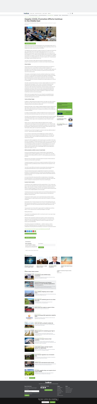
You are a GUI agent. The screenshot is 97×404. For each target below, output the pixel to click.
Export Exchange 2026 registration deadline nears (45, 316)
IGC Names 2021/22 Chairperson (52, 267)
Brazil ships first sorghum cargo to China (44, 307)
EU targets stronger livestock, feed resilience (43, 339)
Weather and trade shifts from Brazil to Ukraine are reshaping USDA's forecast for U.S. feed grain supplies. (45, 350)
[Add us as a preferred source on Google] (35, 231)
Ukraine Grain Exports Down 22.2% (66, 267)
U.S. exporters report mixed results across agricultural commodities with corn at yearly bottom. (43, 302)
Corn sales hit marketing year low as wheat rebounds (45, 300)
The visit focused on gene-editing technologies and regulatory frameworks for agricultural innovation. (45, 358)
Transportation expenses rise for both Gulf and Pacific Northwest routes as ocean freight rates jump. (45, 294)
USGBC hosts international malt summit (44, 362)
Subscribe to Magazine (30, 43)
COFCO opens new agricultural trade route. (42, 308)
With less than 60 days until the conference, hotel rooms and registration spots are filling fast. (45, 318)
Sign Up (60, 113)
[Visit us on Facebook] (41, 387)
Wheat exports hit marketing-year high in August (45, 331)
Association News (38, 273)
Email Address (40, 243)
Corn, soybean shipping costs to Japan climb (62, 124)
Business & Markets (38, 306)
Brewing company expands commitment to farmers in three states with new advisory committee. (45, 277)
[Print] (25, 231)
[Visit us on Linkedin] (43, 387)
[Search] (70, 13)
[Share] (27, 231)
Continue (52, 402)
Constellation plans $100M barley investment (61, 119)
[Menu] (72, 13)
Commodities (37, 369)
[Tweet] (31, 231)
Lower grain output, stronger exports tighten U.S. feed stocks (44, 347)
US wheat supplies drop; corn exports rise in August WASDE (45, 371)
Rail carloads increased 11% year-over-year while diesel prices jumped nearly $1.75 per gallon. (44, 325)
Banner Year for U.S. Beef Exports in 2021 (42, 267)
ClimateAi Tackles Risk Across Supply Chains (29, 267)
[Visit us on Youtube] (45, 387)
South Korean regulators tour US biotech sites (44, 355)
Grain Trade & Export (38, 290)
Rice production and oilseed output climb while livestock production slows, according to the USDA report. (44, 373)
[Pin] (33, 231)
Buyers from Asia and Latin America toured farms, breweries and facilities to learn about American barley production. (45, 364)
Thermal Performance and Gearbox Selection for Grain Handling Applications (45, 283)
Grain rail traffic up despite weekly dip (44, 323)
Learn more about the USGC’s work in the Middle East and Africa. (37, 228)
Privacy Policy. (34, 393)
